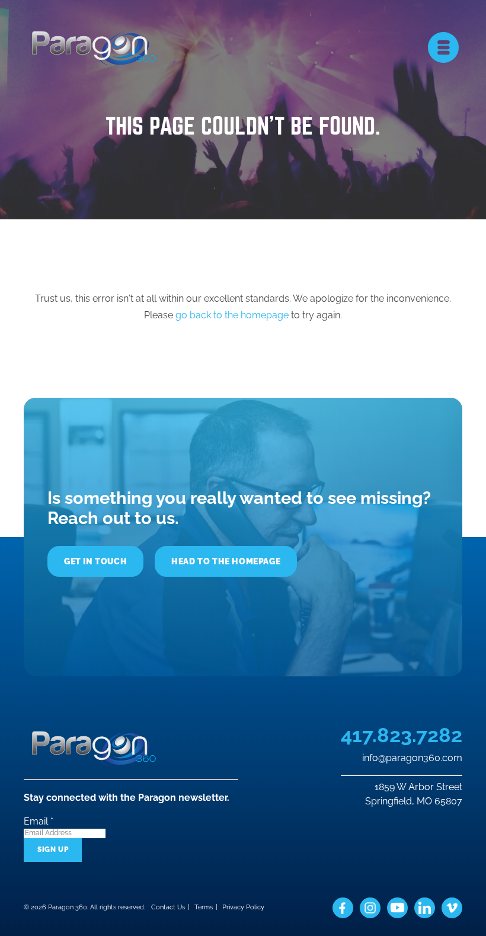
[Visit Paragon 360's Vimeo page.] (452, 907)
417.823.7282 (401, 735)
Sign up (52, 849)
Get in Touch (95, 561)
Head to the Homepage (225, 561)
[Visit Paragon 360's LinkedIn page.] (424, 907)
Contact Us (168, 907)
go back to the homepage (232, 315)
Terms (203, 907)
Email (38, 821)
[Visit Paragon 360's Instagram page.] (370, 907)
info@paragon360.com (412, 758)
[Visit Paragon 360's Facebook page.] (342, 907)
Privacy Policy (243, 907)
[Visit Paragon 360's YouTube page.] (397, 907)
